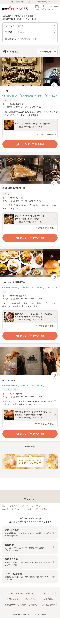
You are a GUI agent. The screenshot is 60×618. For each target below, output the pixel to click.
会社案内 (9, 593)
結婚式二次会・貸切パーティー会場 (16, 509)
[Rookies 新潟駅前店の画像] (30, 263)
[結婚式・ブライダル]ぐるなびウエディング (20, 506)
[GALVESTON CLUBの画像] (30, 169)
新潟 (36, 509)
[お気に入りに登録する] (54, 85)
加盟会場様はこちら (32, 599)
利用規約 (19, 593)
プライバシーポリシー (45, 593)
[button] (30, 533)
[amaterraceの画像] (30, 361)
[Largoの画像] (30, 71)
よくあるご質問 (48, 605)
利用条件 (29, 593)
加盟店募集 (48, 599)
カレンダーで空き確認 (32, 144)
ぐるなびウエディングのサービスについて (22, 605)
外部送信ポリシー (14, 599)
